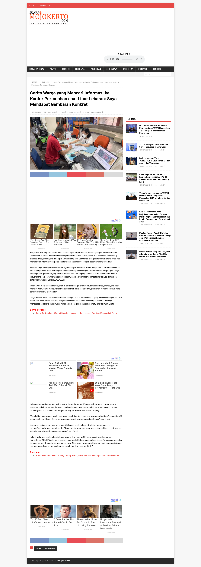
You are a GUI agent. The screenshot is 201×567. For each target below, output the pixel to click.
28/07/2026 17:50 (146, 244)
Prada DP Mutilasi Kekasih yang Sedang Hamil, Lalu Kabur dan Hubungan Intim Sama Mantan (77, 455)
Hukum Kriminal (36, 69)
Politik (53, 69)
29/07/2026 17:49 (146, 185)
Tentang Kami (44, 6)
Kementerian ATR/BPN (45, 549)
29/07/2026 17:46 (146, 204)
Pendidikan (96, 69)
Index (31, 6)
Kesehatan (80, 69)
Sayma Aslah (53, 112)
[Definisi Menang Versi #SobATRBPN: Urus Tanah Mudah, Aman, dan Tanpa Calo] (131, 161)
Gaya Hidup (128, 69)
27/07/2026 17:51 (146, 260)
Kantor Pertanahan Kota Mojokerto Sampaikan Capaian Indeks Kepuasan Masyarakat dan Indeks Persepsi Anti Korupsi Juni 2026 (154, 217)
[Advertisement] (124, 30)
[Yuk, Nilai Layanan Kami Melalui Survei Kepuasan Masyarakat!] (131, 147)
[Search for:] (157, 74)
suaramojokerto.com (62, 561)
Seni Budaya (111, 69)
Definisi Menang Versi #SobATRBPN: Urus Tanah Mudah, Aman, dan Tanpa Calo (155, 160)
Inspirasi (142, 69)
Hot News (156, 69)
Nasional (77, 112)
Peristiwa (85, 112)
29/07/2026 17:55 (146, 166)
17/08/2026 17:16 (146, 136)
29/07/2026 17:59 (146, 150)
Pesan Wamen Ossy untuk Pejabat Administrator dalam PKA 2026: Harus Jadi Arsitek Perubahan (154, 254)
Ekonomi (66, 69)
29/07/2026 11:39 (146, 225)
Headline (64, 112)
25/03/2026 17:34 (39, 112)
